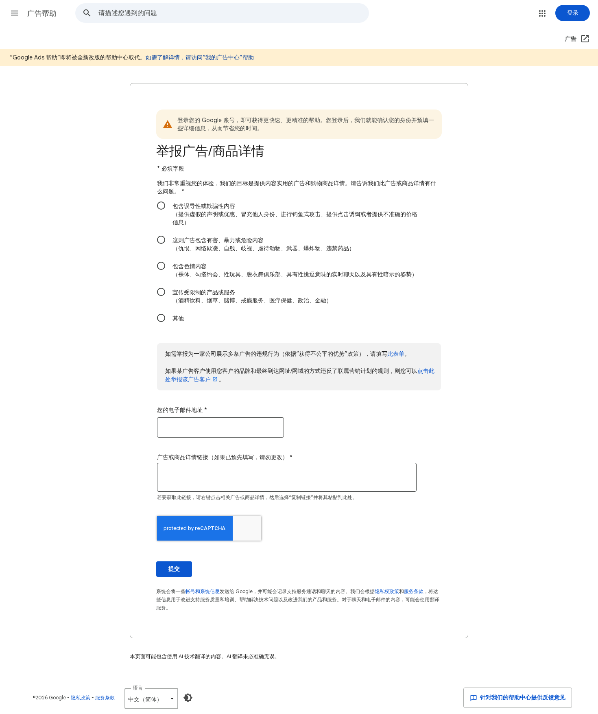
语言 (138, 688)
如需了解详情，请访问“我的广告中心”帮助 (200, 57)
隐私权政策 (387, 591)
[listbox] (151, 698)
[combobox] (233, 13)
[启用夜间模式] (188, 697)
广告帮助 (42, 13)
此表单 (395, 353)
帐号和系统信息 (203, 591)
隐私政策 (80, 697)
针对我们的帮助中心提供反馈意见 (522, 697)
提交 (174, 568)
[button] (14, 13)
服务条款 (413, 591)
